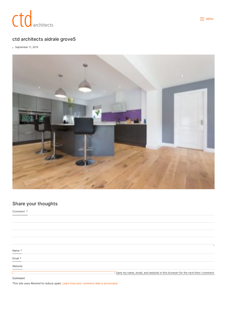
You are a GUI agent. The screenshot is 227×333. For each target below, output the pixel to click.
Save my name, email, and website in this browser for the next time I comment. (165, 272)
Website (17, 266)
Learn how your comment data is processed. (90, 283)
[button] (207, 18)
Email (16, 258)
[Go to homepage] (33, 19)
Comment (20, 211)
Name (17, 250)
